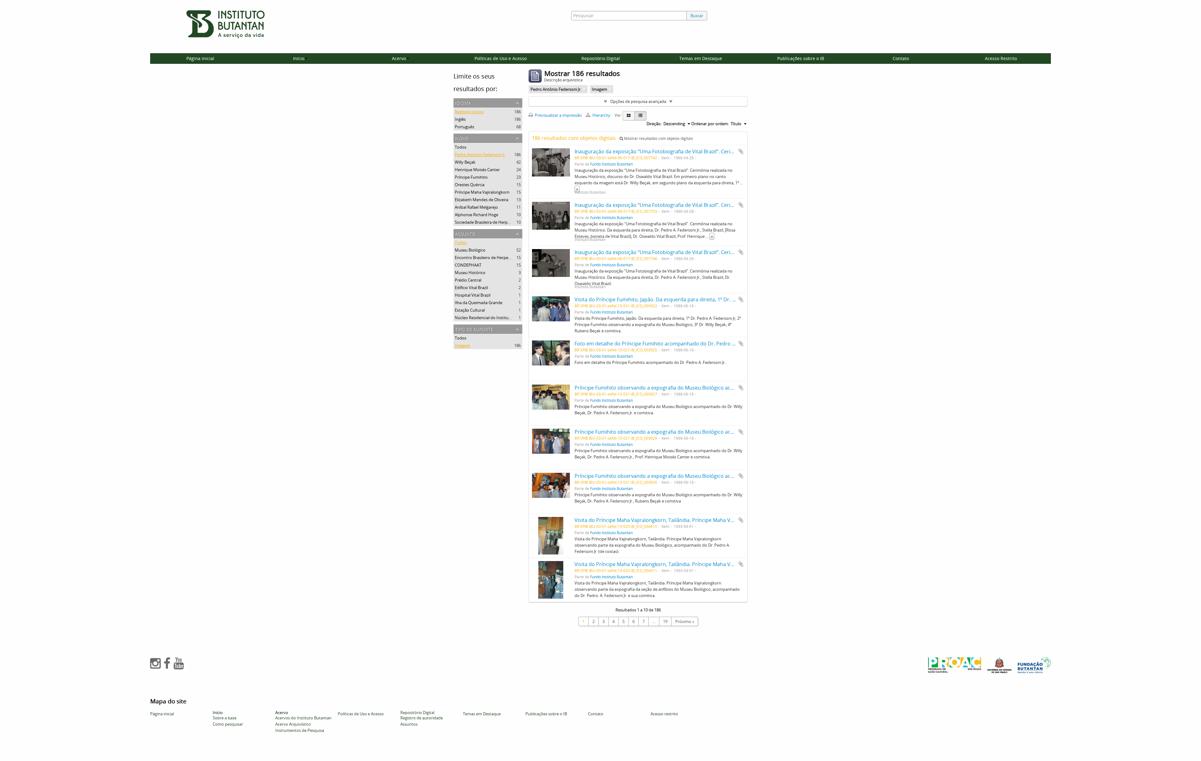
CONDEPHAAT (468, 265)
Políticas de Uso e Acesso (500, 58)
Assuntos (409, 724)
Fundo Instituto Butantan (611, 163)
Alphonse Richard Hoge (476, 214)
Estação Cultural (470, 310)
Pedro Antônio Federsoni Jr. (480, 154)
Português (464, 127)
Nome (462, 138)
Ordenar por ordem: (710, 123)
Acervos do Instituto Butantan (303, 718)
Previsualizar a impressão (558, 115)
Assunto (465, 233)
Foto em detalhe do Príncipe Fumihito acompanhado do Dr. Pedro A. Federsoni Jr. (671, 343)
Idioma (463, 102)
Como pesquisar (228, 724)
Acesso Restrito (1001, 58)
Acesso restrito (664, 714)
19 (665, 621)
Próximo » (684, 621)
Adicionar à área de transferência (741, 151)
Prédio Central (468, 280)
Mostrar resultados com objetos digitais (658, 138)
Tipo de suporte (474, 328)
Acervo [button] (399, 58)
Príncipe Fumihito (471, 177)
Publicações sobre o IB (800, 58)
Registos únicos (469, 112)
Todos (460, 147)
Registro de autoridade (421, 718)
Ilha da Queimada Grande (478, 302)
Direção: (653, 123)
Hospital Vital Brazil (472, 295)
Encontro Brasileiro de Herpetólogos (488, 257)
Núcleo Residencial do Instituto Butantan (493, 317)
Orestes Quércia (469, 184)
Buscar (697, 15)
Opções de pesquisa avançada (638, 101)
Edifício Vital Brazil (471, 287)
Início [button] (298, 58)
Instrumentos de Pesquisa (299, 730)
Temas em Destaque (700, 58)
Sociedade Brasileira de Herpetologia (489, 222)
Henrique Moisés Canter (477, 169)
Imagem (462, 345)
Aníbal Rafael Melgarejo (476, 207)
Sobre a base (224, 718)
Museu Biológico (470, 250)
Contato (901, 58)
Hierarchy (601, 115)
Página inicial (200, 58)
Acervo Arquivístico (293, 724)
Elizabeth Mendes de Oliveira (481, 199)
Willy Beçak (465, 162)
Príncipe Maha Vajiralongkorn (482, 192)
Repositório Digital (600, 58)
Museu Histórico (470, 272)
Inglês (460, 119)
